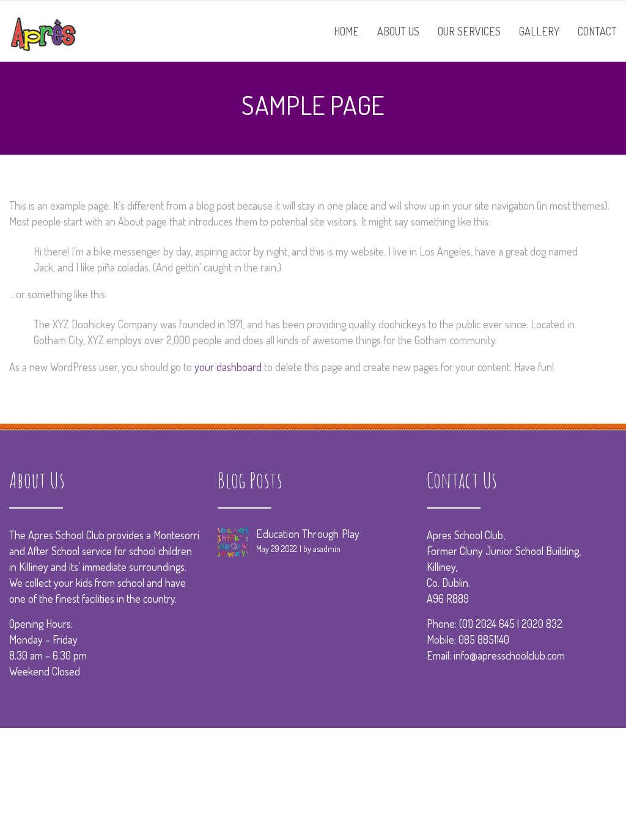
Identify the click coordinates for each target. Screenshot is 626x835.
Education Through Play (307, 533)
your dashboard (228, 366)
